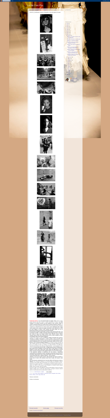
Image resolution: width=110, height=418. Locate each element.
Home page (46, 408)
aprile (68, 67)
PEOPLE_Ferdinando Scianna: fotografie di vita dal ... (72, 42)
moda (37, 374)
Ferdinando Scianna (47, 373)
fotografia (53, 373)
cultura (36, 373)
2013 (68, 32)
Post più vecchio (59, 408)
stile (44, 374)
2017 (68, 26)
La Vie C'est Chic (35, 5)
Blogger (69, 415)
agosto (68, 61)
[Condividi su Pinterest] (51, 371)
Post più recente (34, 408)
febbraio (69, 70)
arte (34, 373)
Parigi (39, 374)
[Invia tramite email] (46, 371)
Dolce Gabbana (41, 373)
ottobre (68, 58)
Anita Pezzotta (74, 78)
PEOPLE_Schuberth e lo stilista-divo (73, 39)
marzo (68, 69)
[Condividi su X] (49, 371)
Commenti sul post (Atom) (38, 410)
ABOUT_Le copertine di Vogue (72, 40)
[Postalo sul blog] (47, 371)
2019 (68, 23)
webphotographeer (59, 415)
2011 (68, 74)
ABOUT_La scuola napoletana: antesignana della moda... (72, 47)
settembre (69, 60)
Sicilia (42, 374)
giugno (68, 64)
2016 (68, 27)
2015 (68, 29)
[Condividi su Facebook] (50, 371)
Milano (34, 374)
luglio (68, 63)
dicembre (69, 35)
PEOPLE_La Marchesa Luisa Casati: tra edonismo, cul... (72, 52)
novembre (69, 57)
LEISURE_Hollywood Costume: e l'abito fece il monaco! (73, 55)
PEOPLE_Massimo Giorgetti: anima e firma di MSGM (73, 50)
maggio (68, 66)
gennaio (69, 72)
